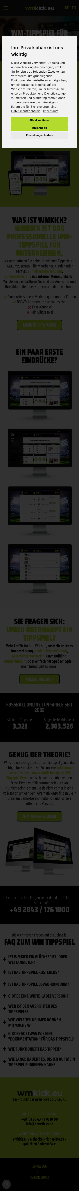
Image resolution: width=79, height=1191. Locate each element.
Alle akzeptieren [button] (39, 120)
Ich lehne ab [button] (39, 127)
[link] (27, 111)
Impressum (50, 111)
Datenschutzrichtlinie (25, 111)
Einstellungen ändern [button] (39, 135)
